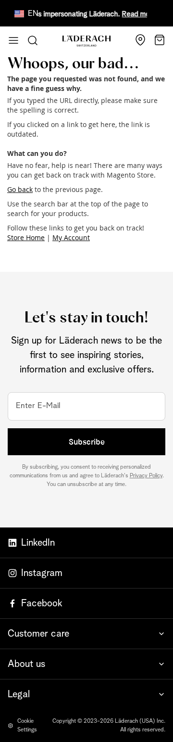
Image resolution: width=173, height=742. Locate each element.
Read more (137, 14)
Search (32, 40)
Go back (20, 189)
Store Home (26, 237)
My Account (71, 237)
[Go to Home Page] (86, 41)
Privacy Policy (146, 476)
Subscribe (87, 441)
